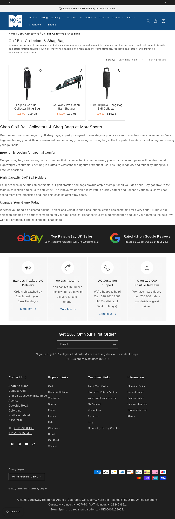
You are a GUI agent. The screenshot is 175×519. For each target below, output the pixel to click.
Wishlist (52, 446)
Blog (90, 422)
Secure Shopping (137, 404)
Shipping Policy (136, 386)
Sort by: (110, 59)
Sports (52, 404)
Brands (52, 434)
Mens (51, 410)
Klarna (131, 416)
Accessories (32, 33)
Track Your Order (98, 386)
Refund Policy (135, 392)
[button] (32, 17)
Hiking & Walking (58, 392)
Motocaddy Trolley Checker (104, 428)
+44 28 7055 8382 (20, 433)
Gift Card (53, 440)
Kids (50, 422)
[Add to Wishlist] (40, 70)
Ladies (52, 416)
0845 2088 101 (24, 428)
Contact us (106, 313)
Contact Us (94, 410)
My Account (94, 404)
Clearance (54, 428)
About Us (93, 416)
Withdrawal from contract (102, 398)
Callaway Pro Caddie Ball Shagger (67, 107)
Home (12, 33)
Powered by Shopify (37, 489)
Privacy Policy (135, 398)
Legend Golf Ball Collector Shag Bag (27, 107)
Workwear (54, 398)
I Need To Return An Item (103, 392)
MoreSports (22, 489)
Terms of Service (137, 410)
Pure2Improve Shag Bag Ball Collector (106, 107)
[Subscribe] (114, 344)
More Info (26, 308)
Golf (20, 33)
